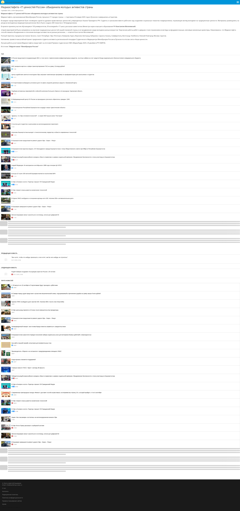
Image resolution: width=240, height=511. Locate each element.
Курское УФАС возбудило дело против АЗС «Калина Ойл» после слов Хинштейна (38, 302)
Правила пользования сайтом (12, 501)
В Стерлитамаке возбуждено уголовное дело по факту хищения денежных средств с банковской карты (44, 83)
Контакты (5, 491)
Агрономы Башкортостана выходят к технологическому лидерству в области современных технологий (43, 132)
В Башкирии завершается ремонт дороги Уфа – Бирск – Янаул (31, 206)
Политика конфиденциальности (12, 498)
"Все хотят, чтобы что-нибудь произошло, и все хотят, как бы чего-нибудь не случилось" (39, 257)
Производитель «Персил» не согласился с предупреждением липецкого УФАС (37, 351)
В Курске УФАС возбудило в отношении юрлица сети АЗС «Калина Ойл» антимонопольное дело (42, 198)
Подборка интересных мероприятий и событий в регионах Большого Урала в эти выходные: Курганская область (46, 91)
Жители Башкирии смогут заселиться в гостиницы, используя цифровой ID (35, 215)
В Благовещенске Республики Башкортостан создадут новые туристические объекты (38, 107)
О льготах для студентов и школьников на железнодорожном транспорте (34, 124)
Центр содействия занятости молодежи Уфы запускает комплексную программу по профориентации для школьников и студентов (52, 74)
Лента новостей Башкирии (11, 507)
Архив (4, 504)
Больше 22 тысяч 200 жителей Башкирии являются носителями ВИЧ (33, 173)
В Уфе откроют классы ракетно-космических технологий (29, 190)
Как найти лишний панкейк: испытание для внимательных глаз (31, 343)
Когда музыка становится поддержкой (24, 359)
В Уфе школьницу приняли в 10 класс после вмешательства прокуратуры (35, 310)
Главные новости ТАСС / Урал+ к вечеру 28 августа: (28, 368)
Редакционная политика (10, 494)
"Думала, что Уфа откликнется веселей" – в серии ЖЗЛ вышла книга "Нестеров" (36, 116)
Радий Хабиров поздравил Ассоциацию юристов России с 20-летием (33, 271)
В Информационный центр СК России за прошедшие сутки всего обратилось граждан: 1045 (40, 99)
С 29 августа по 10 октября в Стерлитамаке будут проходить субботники (35, 285)
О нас (4, 488)
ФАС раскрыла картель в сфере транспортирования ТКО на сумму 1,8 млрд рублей (38, 66)
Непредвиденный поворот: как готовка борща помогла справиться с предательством (39, 326)
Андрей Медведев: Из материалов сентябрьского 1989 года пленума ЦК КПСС (36, 165)
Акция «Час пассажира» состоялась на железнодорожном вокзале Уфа (34, 417)
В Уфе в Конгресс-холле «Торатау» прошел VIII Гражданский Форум (33, 182)
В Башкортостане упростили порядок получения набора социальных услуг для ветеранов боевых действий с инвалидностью (51, 335)
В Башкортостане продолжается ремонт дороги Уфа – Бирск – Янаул (33, 140)
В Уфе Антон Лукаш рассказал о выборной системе (28, 425)
